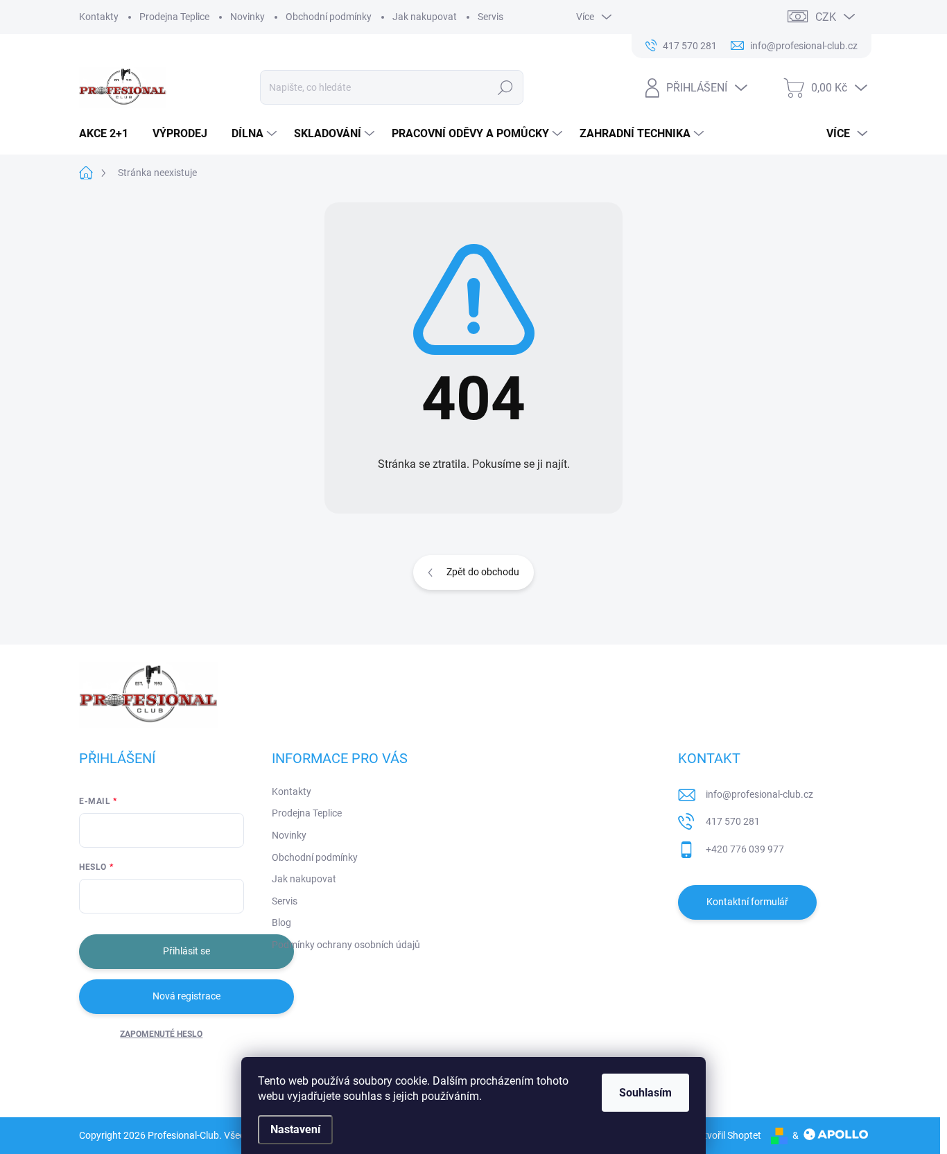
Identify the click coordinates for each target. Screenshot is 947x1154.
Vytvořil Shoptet (727, 1135)
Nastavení (295, 1129)
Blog (281, 922)
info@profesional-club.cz (759, 794)
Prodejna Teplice (174, 16)
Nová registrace (186, 996)
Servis (490, 16)
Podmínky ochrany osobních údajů (346, 944)
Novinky (247, 16)
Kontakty (99, 16)
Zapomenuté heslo (161, 1034)
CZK (825, 17)
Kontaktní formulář (747, 901)
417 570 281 (733, 821)
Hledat (506, 87)
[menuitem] (109, 134)
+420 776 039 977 (745, 849)
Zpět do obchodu (482, 571)
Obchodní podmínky (329, 16)
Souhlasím (645, 1092)
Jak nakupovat (424, 16)
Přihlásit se (186, 950)
